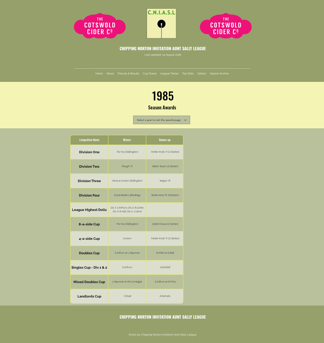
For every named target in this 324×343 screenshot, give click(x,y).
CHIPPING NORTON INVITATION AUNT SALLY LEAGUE (163, 48)
